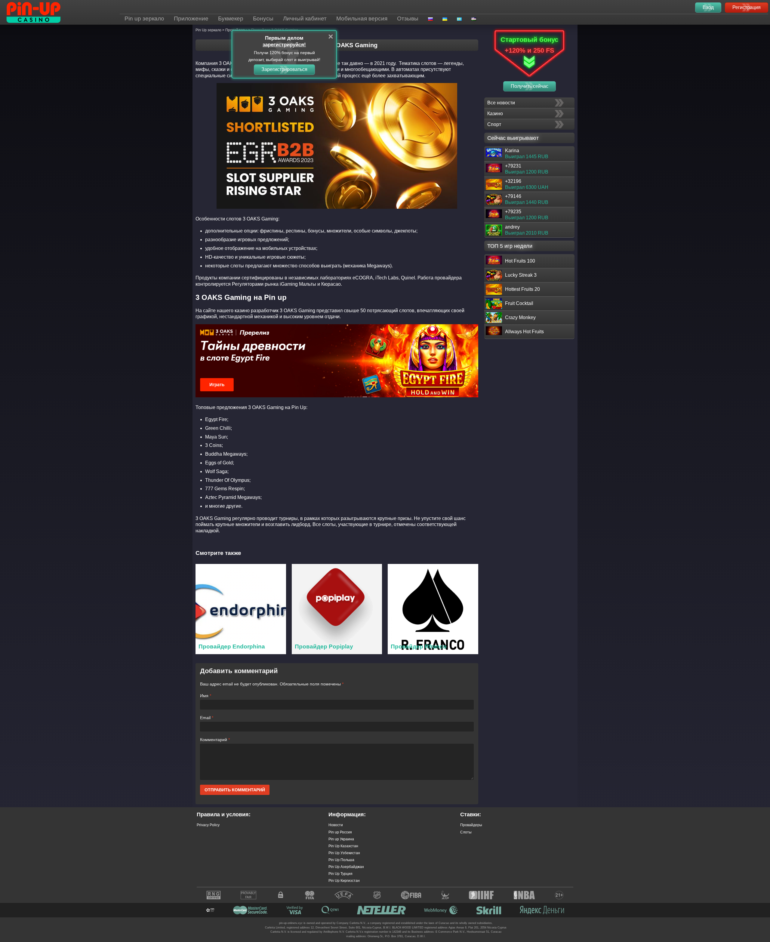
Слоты (466, 832)
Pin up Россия (340, 832)
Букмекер (230, 18)
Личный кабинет (305, 18)
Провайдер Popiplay (324, 646)
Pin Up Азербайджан (346, 867)
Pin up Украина (341, 839)
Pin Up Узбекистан (344, 853)
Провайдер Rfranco (419, 646)
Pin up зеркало (144, 18)
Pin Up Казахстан (343, 846)
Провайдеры (471, 825)
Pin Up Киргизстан (344, 881)
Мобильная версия (361, 18)
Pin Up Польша (341, 860)
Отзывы (407, 18)
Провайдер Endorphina (232, 646)
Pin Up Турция (340, 874)
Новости (335, 825)
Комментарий (215, 739)
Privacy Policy (208, 825)
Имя (205, 695)
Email (206, 717)
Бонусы (263, 18)
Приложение (191, 18)
